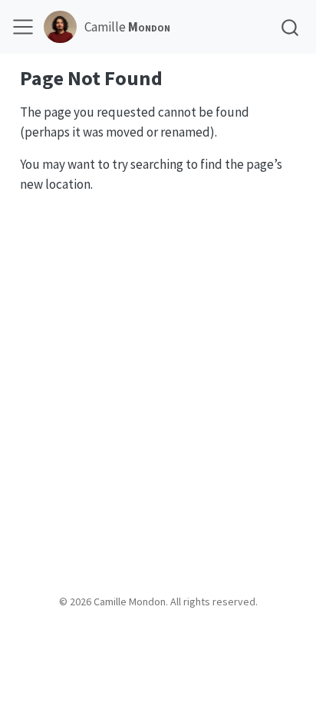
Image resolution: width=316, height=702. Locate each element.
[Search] (289, 27)
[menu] (23, 27)
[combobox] (290, 27)
